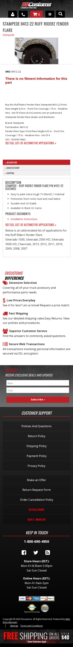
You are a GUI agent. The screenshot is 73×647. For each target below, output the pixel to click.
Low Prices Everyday (21, 300)
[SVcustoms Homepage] (36, 7)
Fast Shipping (18, 313)
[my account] (12, 14)
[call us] (23, 14)
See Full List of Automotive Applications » (30, 143)
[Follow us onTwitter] (36, 552)
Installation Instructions (24, 219)
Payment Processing (32, 612)
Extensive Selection (23, 283)
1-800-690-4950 (36, 541)
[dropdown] (49, 14)
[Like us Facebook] (24, 552)
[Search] (60, 14)
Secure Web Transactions (27, 344)
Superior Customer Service (28, 331)
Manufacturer (12, 167)
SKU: (8, 71)
